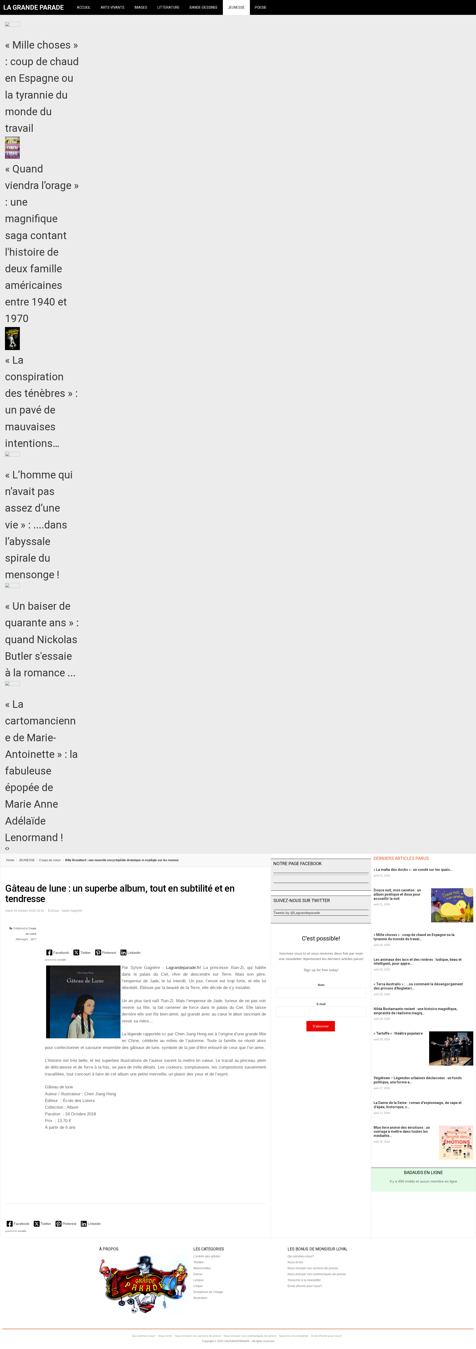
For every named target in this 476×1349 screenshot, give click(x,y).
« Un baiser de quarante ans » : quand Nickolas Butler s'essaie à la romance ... (42, 639)
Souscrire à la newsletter (304, 1280)
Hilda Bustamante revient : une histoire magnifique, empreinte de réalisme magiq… (415, 1011)
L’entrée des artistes (206, 1256)
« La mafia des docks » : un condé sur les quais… (413, 870)
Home (10, 860)
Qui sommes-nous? (301, 1256)
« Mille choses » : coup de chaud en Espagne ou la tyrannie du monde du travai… (414, 937)
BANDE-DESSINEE (204, 7)
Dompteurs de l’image (208, 1292)
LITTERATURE (168, 7)
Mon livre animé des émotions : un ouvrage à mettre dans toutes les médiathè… (402, 1132)
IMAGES (141, 7)
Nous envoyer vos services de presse (313, 1268)
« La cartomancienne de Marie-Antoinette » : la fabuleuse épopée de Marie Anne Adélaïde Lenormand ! (41, 771)
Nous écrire (295, 1262)
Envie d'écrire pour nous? (305, 1286)
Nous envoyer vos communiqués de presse (317, 1274)
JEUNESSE (236, 7)
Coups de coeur (50, 860)
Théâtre (198, 1262)
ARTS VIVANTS (112, 7)
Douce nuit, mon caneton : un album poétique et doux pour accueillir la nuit (397, 894)
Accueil (83, 7)
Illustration (200, 1298)
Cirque (198, 1286)
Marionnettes (202, 1268)
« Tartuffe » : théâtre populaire (398, 1033)
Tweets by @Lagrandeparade (296, 913)
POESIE (261, 7)
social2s (62, 960)
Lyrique (198, 1280)
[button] (58, 952)
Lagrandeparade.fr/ (184, 967)
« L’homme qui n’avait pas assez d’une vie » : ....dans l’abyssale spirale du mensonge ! (39, 525)
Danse (197, 1274)
